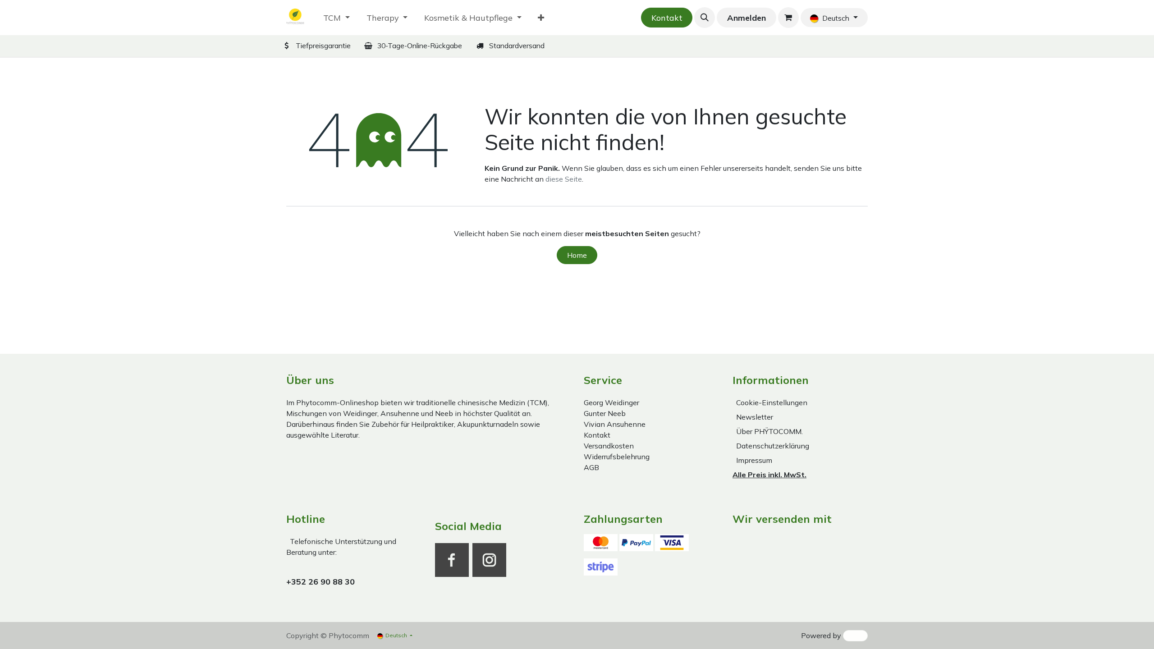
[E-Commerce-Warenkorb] (788, 17)
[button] (704, 17)
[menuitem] (336, 17)
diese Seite (563, 178)
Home (577, 255)
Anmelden (746, 18)
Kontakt (666, 18)
